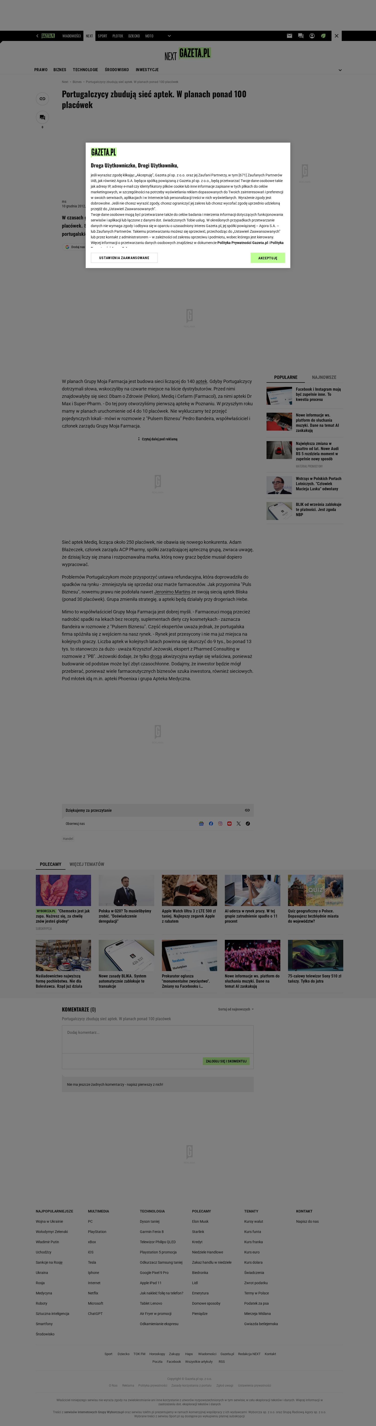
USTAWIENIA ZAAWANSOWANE (124, 258)
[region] (188, 205)
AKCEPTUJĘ (268, 258)
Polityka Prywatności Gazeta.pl (242, 243)
